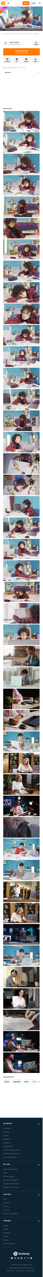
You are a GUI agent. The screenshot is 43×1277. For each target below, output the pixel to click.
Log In (33, 3)
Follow (36, 44)
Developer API (8, 1146)
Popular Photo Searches (11, 1183)
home (7, 1081)
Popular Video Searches (11, 1186)
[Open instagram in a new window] (14, 1257)
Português (6, 1232)
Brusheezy (6, 1127)
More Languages (8, 1242)
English (5, 1225)
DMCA (5, 1172)
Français (6, 1239)
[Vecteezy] (3, 3)
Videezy (5, 1135)
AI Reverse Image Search (11, 1149)
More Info (8, 71)
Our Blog (6, 1209)
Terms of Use (10, 1270)
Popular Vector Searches (11, 1179)
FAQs (5, 1198)
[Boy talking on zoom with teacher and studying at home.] (21, 976)
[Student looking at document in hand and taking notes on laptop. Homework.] (21, 741)
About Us (6, 1205)
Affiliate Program (8, 1175)
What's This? (21, 68)
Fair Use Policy (29, 1270)
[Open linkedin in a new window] (17, 1257)
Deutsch (6, 1235)
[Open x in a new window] (27, 1257)
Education (6, 1142)
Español (5, 1228)
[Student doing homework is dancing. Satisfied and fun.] (21, 869)
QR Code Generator (9, 1156)
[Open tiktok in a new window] (24, 1257)
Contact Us (6, 1202)
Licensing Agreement (10, 1168)
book (26, 1081)
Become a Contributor (10, 1213)
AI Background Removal (11, 1153)
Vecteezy (6, 1131)
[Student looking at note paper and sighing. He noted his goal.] (21, 954)
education (16, 1081)
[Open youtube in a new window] (30, 1257)
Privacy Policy (19, 1270)
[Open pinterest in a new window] (21, 1257)
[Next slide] (35, 1080)
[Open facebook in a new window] (11, 1257)
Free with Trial (21, 52)
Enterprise (6, 1138)
